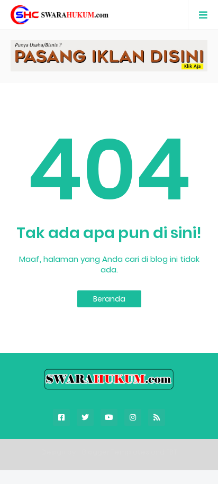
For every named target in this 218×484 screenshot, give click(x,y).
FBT (171, 452)
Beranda (109, 299)
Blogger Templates (115, 452)
